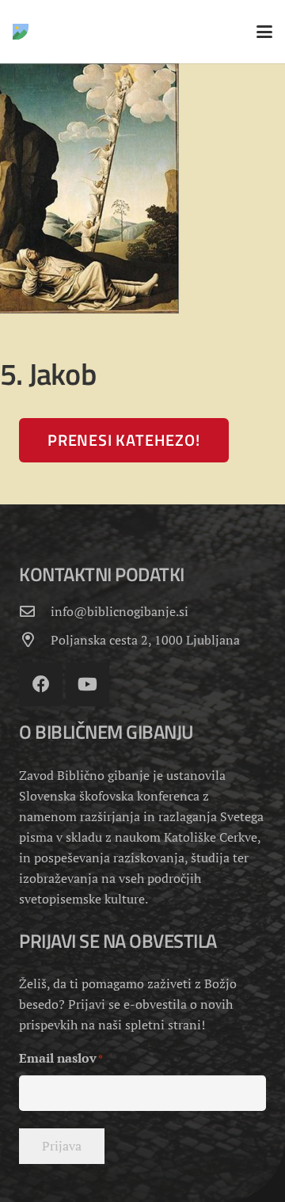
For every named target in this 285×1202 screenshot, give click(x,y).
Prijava (62, 1145)
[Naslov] (20, 32)
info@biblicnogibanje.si (119, 611)
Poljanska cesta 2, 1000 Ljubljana (145, 640)
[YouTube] (87, 684)
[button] (264, 32)
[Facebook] (41, 684)
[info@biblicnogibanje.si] (35, 610)
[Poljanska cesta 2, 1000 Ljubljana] (35, 639)
